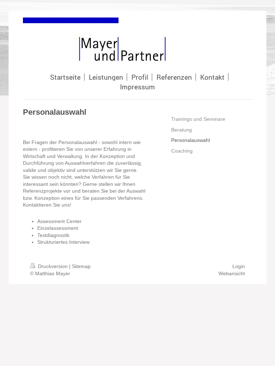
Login (238, 266)
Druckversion (53, 266)
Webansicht (231, 273)
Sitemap (81, 266)
